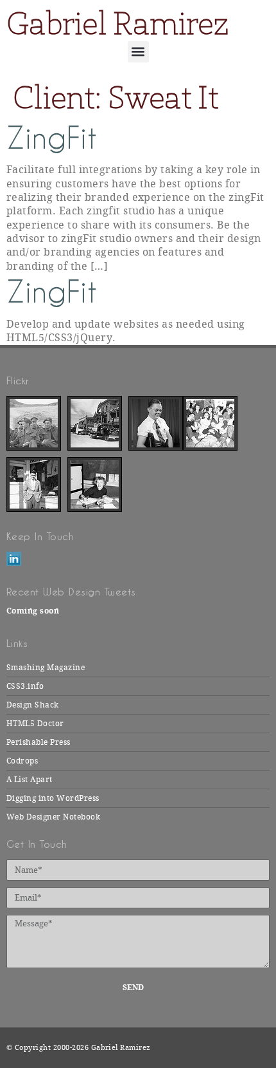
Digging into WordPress (52, 798)
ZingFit (51, 138)
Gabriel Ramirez (117, 23)
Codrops (22, 760)
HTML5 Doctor (35, 723)
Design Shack (32, 704)
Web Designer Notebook (53, 816)
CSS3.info (25, 686)
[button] (138, 51)
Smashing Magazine (45, 667)
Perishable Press (38, 742)
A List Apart (29, 779)
